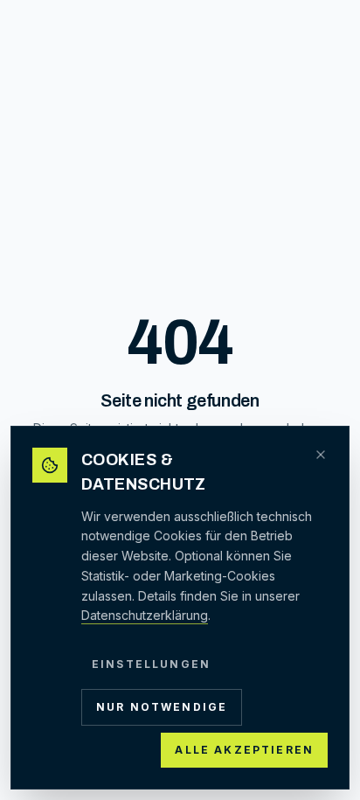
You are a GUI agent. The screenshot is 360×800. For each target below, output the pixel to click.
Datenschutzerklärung (144, 615)
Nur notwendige (161, 706)
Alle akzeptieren (244, 749)
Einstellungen (151, 664)
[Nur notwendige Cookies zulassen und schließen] (321, 455)
